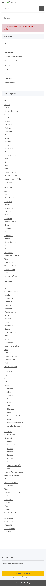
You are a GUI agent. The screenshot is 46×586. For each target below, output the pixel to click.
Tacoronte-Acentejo (11, 256)
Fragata (10, 455)
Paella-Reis (8, 499)
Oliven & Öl (8, 438)
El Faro (10, 452)
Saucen (7, 503)
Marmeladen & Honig (12, 492)
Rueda (6, 162)
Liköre (9, 419)
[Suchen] (41, 8)
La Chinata (11, 458)
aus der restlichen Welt (15, 423)
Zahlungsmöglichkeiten (13, 56)
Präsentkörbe (9, 525)
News (6, 43)
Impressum (8, 78)
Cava (6, 378)
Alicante (7, 104)
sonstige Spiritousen (14, 426)
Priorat (6, 145)
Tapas (6, 489)
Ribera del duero (10, 155)
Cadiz (6, 114)
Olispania (10, 462)
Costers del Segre (11, 111)
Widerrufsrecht (9, 82)
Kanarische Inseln (14, 416)
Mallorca (7, 128)
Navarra (7, 138)
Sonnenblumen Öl (14, 465)
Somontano (8, 252)
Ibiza (9, 412)
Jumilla (7, 118)
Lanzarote (8, 125)
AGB (6, 69)
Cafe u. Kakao (9, 435)
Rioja (6, 159)
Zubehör (7, 532)
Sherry (9, 392)
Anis (8, 406)
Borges (10, 441)
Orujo (9, 402)
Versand (30, 577)
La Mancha (8, 121)
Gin (8, 399)
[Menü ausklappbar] (3, 1)
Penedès (7, 142)
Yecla (6, 273)
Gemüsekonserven (11, 475)
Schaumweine (9, 382)
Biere (6, 375)
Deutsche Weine (10, 176)
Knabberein (8, 486)
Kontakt (7, 48)
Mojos (6, 506)
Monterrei (8, 131)
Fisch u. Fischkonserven (13, 472)
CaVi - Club (8, 521)
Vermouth (11, 395)
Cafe (9, 496)
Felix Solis (8, 201)
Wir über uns (9, 52)
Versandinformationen (12, 61)
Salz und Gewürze (11, 482)
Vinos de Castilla (10, 172)
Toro (6, 165)
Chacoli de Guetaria (11, 198)
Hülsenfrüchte (9, 479)
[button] (35, 2)
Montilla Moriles (10, 135)
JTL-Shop (27, 583)
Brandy (10, 389)
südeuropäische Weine (13, 179)
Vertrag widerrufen (23, 573)
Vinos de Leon (9, 269)
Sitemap (7, 74)
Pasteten (7, 509)
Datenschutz (9, 65)
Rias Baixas (8, 148)
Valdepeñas (8, 169)
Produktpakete (9, 528)
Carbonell (11, 445)
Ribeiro (7, 152)
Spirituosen (8, 385)
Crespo (10, 448)
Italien (9, 182)
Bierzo (6, 108)
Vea (8, 469)
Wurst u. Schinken (11, 513)
